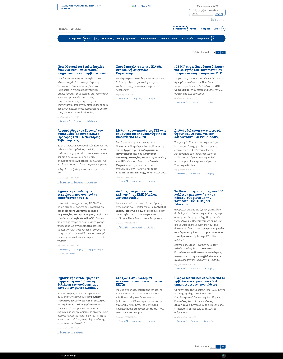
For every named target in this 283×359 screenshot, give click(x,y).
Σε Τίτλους (75, 28)
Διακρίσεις (75, 38)
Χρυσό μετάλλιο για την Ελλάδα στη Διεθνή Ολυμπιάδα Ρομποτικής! (139, 70)
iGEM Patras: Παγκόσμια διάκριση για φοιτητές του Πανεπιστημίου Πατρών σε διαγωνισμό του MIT (199, 70)
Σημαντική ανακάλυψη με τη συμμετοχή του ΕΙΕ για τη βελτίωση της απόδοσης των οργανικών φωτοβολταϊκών (78, 282)
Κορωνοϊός (108, 38)
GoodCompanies (149, 38)
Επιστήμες (93, 38)
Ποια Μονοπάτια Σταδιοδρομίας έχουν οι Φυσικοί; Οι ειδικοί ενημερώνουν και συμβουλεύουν (81, 70)
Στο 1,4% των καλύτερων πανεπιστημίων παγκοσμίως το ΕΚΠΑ (139, 281)
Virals (217, 28)
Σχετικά (63, 28)
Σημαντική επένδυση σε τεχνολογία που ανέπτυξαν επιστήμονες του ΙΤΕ (77, 194)
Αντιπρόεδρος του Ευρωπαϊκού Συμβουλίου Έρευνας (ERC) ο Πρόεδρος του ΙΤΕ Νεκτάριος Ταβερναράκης (80, 135)
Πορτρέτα (205, 28)
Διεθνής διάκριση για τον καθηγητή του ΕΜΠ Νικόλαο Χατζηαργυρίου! (137, 194)
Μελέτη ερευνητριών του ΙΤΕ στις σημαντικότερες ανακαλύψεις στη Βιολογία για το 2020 (141, 133)
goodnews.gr (70, 355)
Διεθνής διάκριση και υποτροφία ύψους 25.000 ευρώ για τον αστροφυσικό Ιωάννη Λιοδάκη (198, 133)
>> (223, 52)
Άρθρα (193, 28)
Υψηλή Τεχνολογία (127, 38)
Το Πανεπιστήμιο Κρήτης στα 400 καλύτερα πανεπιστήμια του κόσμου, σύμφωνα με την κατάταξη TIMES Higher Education (198, 198)
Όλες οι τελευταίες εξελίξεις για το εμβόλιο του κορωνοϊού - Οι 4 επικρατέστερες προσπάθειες (199, 281)
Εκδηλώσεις (202, 38)
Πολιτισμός (187, 38)
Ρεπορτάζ (180, 28)
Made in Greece (169, 38)
